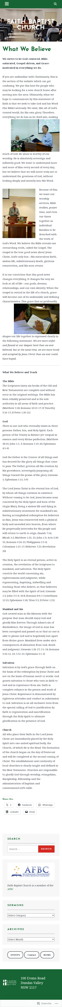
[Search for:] (23, 849)
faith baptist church (31, 25)
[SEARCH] (55, 4)
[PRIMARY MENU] (6, 4)
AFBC (10, 889)
